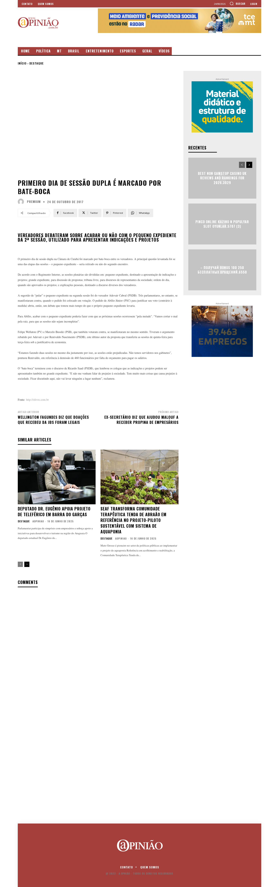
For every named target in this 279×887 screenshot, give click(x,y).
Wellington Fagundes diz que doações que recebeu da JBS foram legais (53, 419)
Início (22, 63)
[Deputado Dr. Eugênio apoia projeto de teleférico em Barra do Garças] (57, 477)
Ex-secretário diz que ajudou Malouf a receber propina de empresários (141, 419)
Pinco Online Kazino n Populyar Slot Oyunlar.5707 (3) (222, 224)
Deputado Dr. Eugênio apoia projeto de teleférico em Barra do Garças (54, 511)
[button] (237, 3)
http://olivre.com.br (37, 400)
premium (34, 201)
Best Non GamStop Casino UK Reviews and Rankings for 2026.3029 (222, 178)
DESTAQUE (36, 63)
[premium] (22, 202)
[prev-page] (20, 564)
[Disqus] (98, 643)
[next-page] (26, 564)
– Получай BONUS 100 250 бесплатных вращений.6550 (222, 269)
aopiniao (38, 521)
